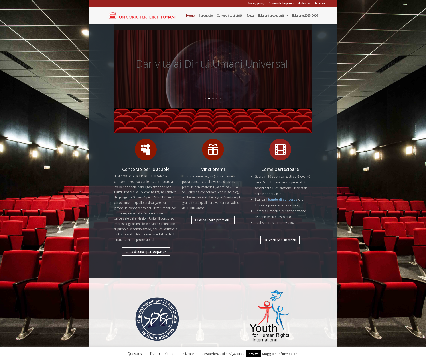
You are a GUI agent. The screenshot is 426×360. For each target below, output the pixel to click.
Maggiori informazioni (280, 353)
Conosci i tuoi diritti (230, 16)
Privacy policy (256, 3)
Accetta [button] (253, 354)
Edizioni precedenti (271, 16)
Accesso (319, 3)
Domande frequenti (281, 3)
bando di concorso (282, 199)
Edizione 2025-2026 (305, 16)
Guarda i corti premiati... (213, 220)
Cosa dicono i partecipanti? (146, 251)
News (250, 16)
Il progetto (205, 16)
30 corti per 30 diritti (280, 240)
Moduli (302, 3)
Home (190, 16)
